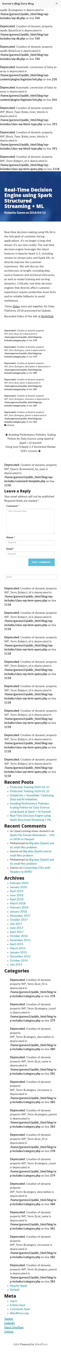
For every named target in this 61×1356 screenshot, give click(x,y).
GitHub (8, 1331)
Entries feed (17, 1305)
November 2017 (20, 915)
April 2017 (16, 932)
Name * (10, 537)
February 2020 (19, 883)
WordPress (41, 1344)
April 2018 (16, 899)
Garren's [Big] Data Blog (18, 3)
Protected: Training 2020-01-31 (30, 791)
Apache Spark (18, 1285)
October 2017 (19, 919)
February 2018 (19, 907)
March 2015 (18, 948)
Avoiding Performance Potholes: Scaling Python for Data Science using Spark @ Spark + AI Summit (30, 807)
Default (10, 425)
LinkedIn (9, 1323)
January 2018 (18, 911)
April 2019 (16, 891)
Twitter (8, 1318)
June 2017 (16, 928)
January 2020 (18, 887)
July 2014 (16, 964)
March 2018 (18, 903)
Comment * (12, 506)
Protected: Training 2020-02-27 (30, 787)
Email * (10, 549)
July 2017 (16, 924)
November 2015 (20, 940)
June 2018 (16, 895)
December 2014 (20, 956)
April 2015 (16, 944)
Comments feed (20, 1309)
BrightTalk (47, 316)
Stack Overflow (14, 1327)
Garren (21, 212)
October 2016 (19, 936)
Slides (16, 306)
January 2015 (18, 952)
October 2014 (19, 960)
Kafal (16, 1344)
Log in (13, 1301)
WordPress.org (19, 1313)
